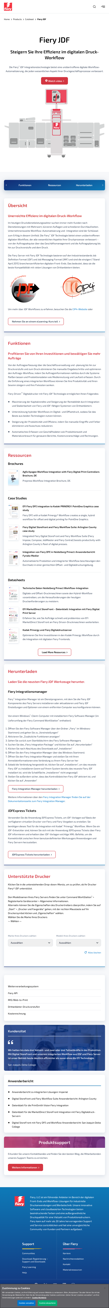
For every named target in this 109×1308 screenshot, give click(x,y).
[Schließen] (105, 1288)
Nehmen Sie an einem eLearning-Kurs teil (35, 321)
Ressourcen (54, 185)
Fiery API (13, 993)
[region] (54, 1296)
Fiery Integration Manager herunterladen (35, 788)
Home (7, 19)
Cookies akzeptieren (47, 1303)
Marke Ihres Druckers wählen (22, 935)
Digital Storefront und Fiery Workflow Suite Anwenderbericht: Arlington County (54, 1098)
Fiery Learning (29, 1267)
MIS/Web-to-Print (18, 999)
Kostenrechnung (17, 1013)
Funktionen (25, 185)
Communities (28, 1253)
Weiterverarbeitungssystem (23, 986)
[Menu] (103, 6)
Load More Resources (53, 652)
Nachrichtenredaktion (73, 1258)
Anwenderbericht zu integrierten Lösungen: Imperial (40, 1091)
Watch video (55, 80)
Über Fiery (70, 1244)
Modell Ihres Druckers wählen (70, 935)
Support (28, 1244)
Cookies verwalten (26, 1303)
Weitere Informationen (24, 1167)
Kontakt (66, 1264)
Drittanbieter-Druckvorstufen (24, 1006)
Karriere (67, 1253)
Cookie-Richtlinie (39, 1298)
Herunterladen (84, 185)
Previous (6, 185)
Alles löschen (94, 952)
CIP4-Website (79, 309)
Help (24, 1272)
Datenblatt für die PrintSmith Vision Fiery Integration (40, 1105)
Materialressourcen (72, 1269)
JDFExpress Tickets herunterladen (31, 854)
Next (102, 185)
